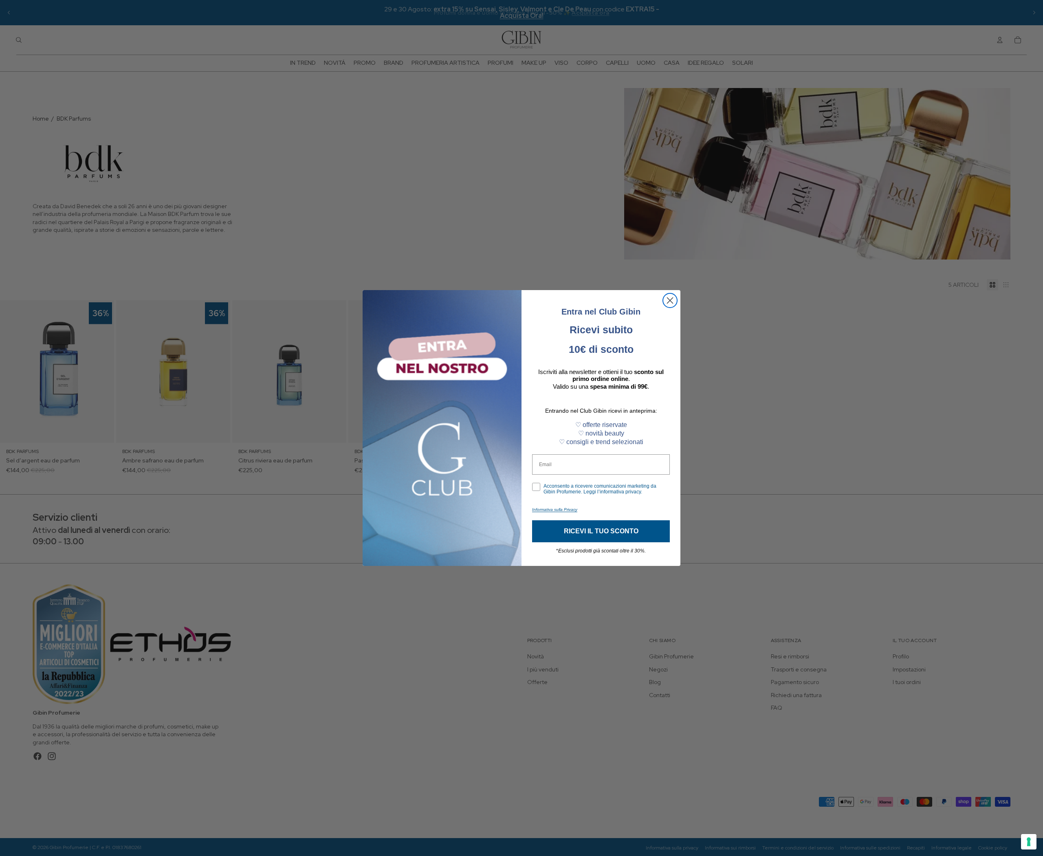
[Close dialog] (670, 300)
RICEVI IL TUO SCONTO (601, 531)
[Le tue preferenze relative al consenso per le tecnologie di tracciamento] (1028, 841)
